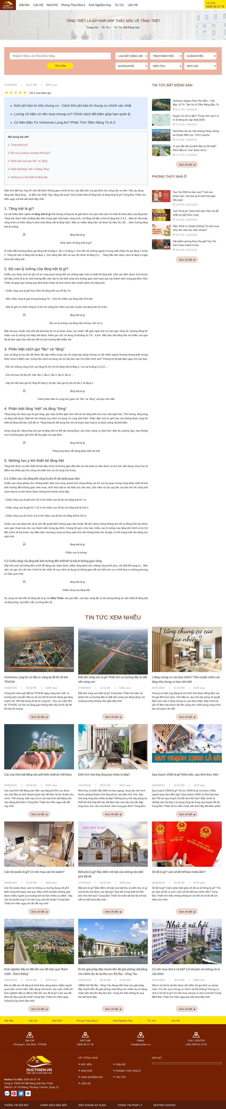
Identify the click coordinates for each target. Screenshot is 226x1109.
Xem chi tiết (186, 164)
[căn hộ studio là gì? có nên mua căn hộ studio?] (39, 844)
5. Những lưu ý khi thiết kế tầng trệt (34, 460)
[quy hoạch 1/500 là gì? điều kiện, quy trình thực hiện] (187, 747)
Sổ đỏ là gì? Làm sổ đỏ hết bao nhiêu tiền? (179, 871)
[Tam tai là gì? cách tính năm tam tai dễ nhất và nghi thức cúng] (161, 214)
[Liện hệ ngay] (7, 1093)
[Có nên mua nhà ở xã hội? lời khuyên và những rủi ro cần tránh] (187, 942)
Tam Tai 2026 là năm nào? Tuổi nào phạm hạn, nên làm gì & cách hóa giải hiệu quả (194, 196)
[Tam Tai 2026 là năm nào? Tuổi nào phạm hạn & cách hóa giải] (161, 196)
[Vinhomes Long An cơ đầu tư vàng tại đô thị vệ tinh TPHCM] (39, 650)
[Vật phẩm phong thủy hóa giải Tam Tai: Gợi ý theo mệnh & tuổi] (161, 244)
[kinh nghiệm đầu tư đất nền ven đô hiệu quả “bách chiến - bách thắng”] (39, 942)
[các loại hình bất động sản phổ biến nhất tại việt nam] (39, 747)
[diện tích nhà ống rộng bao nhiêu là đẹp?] (113, 747)
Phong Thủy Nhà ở (73, 5)
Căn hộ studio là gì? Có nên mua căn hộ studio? (34, 871)
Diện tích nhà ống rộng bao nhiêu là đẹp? (104, 774)
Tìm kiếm (60, 65)
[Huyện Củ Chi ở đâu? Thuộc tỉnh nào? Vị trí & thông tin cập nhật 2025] (161, 119)
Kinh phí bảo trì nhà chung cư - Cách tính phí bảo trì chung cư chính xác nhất (72, 105)
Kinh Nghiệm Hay (100, 5)
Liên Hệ (133, 5)
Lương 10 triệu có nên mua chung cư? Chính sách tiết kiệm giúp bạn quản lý (72, 114)
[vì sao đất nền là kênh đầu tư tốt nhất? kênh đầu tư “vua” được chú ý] (161, 150)
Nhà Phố (52, 5)
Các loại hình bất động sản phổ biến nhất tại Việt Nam (38, 774)
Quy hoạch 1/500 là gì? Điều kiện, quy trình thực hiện (185, 774)
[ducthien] (8, 5)
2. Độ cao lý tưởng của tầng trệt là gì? (36, 269)
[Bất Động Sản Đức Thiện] (28, 1093)
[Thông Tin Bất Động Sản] (14, 1093)
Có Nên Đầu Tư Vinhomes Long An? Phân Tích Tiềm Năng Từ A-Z (64, 122)
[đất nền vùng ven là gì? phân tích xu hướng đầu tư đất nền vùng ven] (113, 650)
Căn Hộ (38, 5)
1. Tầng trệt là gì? (19, 209)
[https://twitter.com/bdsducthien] (21, 1093)
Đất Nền (24, 5)
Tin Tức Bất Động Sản (172, 85)
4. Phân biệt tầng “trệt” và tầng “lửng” (35, 409)
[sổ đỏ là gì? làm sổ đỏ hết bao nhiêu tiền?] (187, 844)
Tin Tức (119, 5)
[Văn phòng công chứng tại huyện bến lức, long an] (161, 134)
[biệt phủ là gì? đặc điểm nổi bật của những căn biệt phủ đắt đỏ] (113, 844)
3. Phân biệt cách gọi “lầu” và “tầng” (34, 349)
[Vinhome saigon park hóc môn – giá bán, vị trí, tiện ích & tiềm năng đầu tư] (161, 104)
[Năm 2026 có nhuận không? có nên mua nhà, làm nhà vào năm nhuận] (161, 230)
